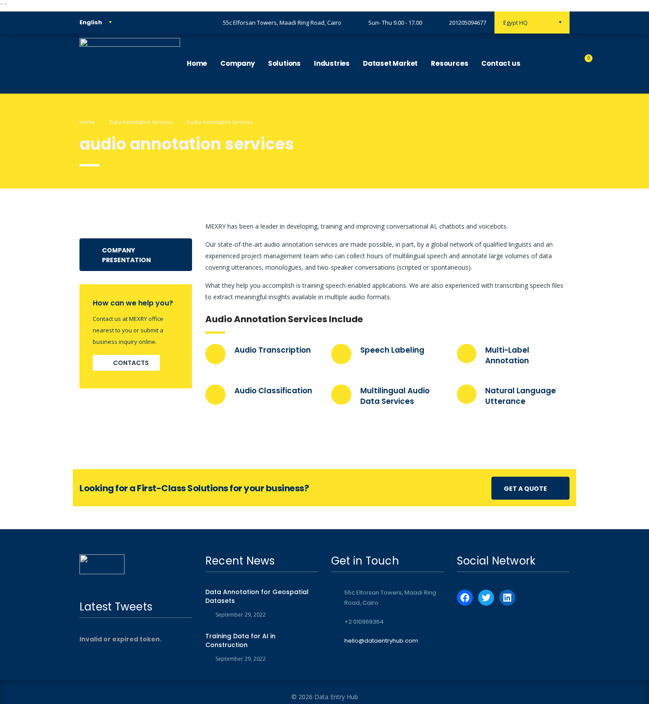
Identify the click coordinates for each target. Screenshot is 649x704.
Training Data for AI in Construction (240, 640)
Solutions (284, 63)
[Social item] (536, 63)
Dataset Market (390, 63)
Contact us (500, 63)
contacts (131, 362)
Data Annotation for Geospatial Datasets (257, 596)
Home (197, 63)
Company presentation (126, 255)
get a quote (525, 488)
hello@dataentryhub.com (381, 640)
